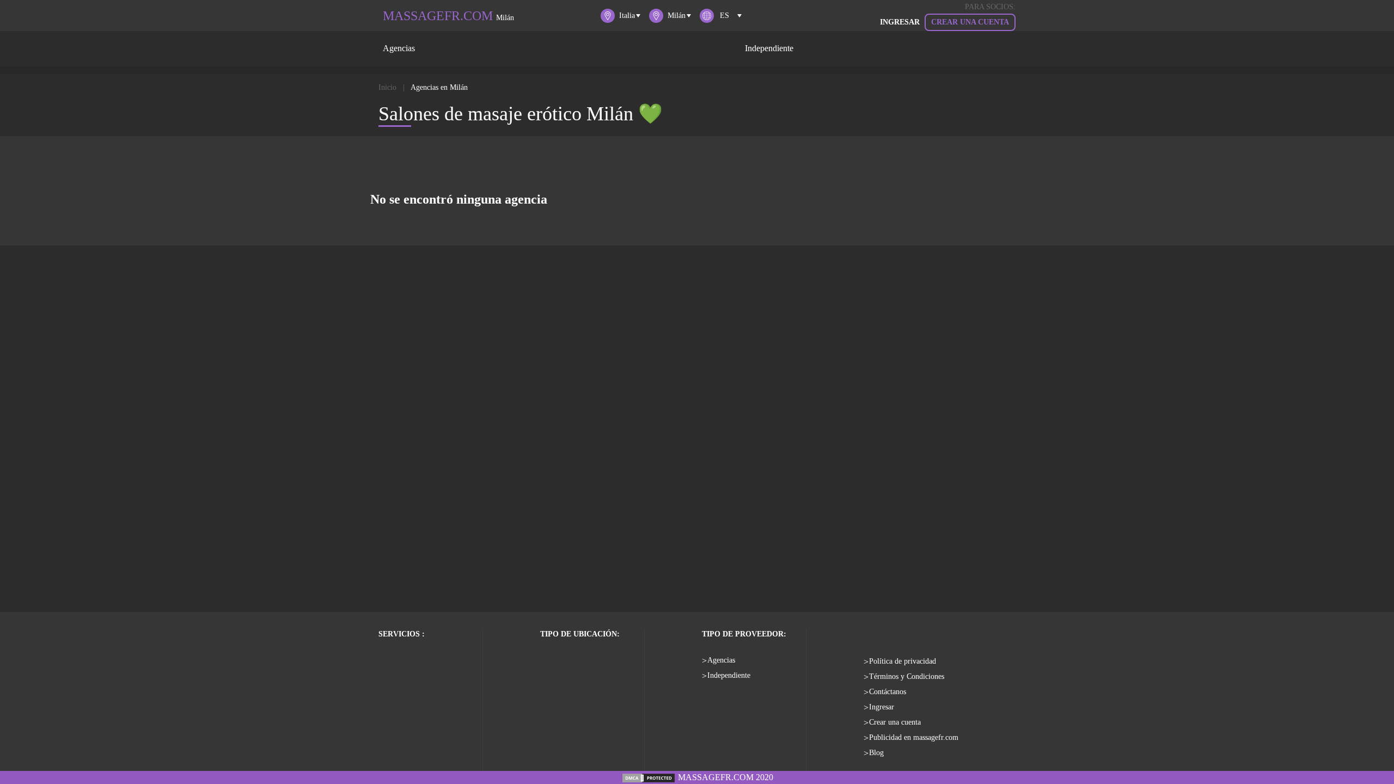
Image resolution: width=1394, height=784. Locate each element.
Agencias (399, 48)
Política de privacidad (902, 661)
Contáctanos (887, 692)
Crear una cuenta (970, 22)
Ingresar (881, 707)
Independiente (769, 48)
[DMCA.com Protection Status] (648, 777)
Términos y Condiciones (906, 676)
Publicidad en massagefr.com (913, 737)
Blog (876, 753)
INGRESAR (900, 22)
